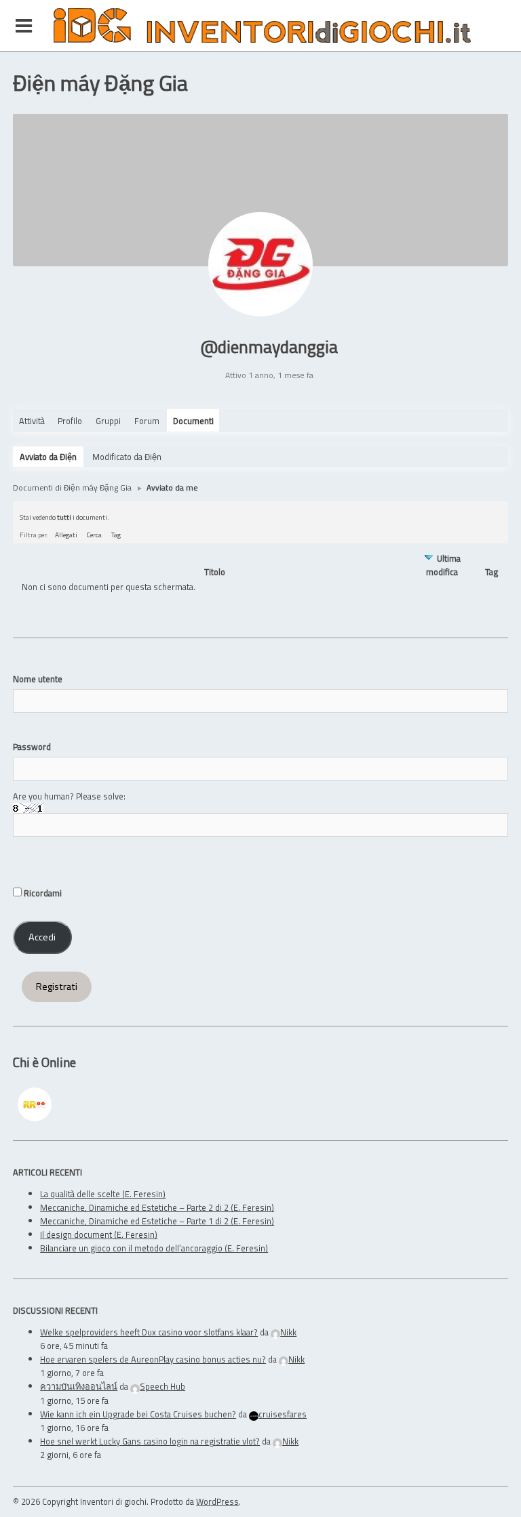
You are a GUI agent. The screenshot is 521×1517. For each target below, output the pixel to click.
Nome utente (37, 679)
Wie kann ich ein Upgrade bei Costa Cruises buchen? (138, 1414)
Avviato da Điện (48, 456)
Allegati (66, 534)
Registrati (56, 986)
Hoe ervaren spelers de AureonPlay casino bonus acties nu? (153, 1359)
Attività (32, 421)
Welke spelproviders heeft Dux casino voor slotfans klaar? (149, 1332)
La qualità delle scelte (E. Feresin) (103, 1194)
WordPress (217, 1501)
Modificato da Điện (126, 456)
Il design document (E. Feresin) (98, 1234)
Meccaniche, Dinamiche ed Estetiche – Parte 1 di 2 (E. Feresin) (157, 1221)
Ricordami (42, 893)
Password (32, 746)
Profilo (70, 421)
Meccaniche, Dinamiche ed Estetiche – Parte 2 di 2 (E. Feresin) (157, 1207)
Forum (146, 421)
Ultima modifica (443, 565)
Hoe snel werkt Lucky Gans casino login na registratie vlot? (150, 1441)
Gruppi (108, 421)
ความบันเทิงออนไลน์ (78, 1386)
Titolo (214, 572)
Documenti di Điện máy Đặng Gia (72, 487)
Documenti (193, 421)
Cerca (94, 534)
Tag (116, 534)
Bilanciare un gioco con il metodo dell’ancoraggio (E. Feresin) (154, 1248)
